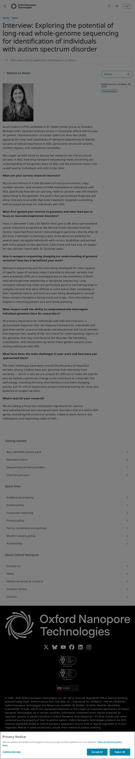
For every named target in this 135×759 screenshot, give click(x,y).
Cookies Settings (12, 751)
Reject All (120, 751)
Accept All (97, 751)
